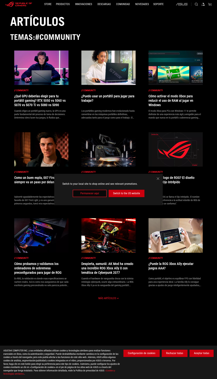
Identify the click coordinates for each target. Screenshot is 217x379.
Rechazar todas (174, 353)
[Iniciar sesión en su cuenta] (203, 4)
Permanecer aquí (89, 193)
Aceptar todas (201, 353)
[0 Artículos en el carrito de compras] (210, 4)
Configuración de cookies (141, 353)
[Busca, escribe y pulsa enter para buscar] (196, 4)
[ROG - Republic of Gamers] (18, 4)
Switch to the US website (126, 193)
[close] (158, 179)
